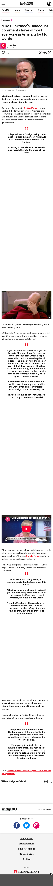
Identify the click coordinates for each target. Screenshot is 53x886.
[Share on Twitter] (45, 52)
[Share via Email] (49, 52)
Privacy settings (26, 848)
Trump (41, 10)
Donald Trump (33, 556)
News (17, 10)
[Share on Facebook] (40, 52)
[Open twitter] (26, 825)
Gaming (29, 10)
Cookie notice (26, 853)
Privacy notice (26, 843)
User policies (26, 838)
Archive (26, 859)
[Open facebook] (17, 825)
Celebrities (6, 20)
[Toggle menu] (4, 4)
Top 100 (6, 10)
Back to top (46, 809)
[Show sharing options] (49, 317)
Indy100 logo (26, 4)
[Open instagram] (36, 825)
